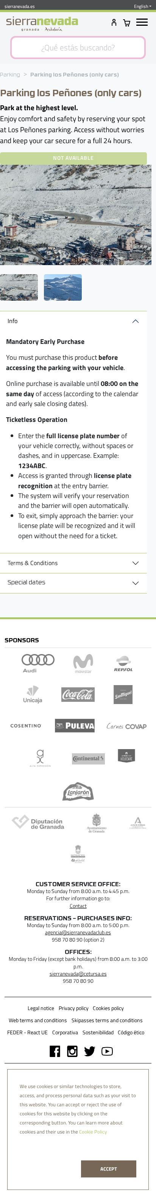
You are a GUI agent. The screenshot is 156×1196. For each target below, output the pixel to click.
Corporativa (65, 1032)
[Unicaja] (33, 694)
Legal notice (41, 1008)
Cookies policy (108, 1008)
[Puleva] (75, 725)
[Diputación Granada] (37, 822)
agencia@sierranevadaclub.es (78, 932)
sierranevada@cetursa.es (78, 974)
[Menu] (142, 22)
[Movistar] (83, 663)
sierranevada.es (20, 6)
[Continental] (88, 758)
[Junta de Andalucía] (137, 822)
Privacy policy (74, 1008)
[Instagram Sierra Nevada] (69, 1050)
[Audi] (38, 663)
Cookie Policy (93, 1131)
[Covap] (127, 725)
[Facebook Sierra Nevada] (52, 1050)
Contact (78, 906)
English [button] (141, 6)
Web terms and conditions (38, 1020)
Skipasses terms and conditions (107, 1020)
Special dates (26, 583)
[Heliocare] (126, 758)
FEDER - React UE (27, 1032)
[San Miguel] (123, 694)
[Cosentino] (26, 725)
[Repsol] (123, 663)
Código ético (131, 1032)
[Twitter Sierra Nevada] (86, 1050)
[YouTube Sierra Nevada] (104, 1050)
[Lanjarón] (78, 791)
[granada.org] (96, 822)
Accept (108, 1169)
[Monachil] (78, 854)
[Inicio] (42, 23)
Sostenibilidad (98, 1032)
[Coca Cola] (78, 694)
